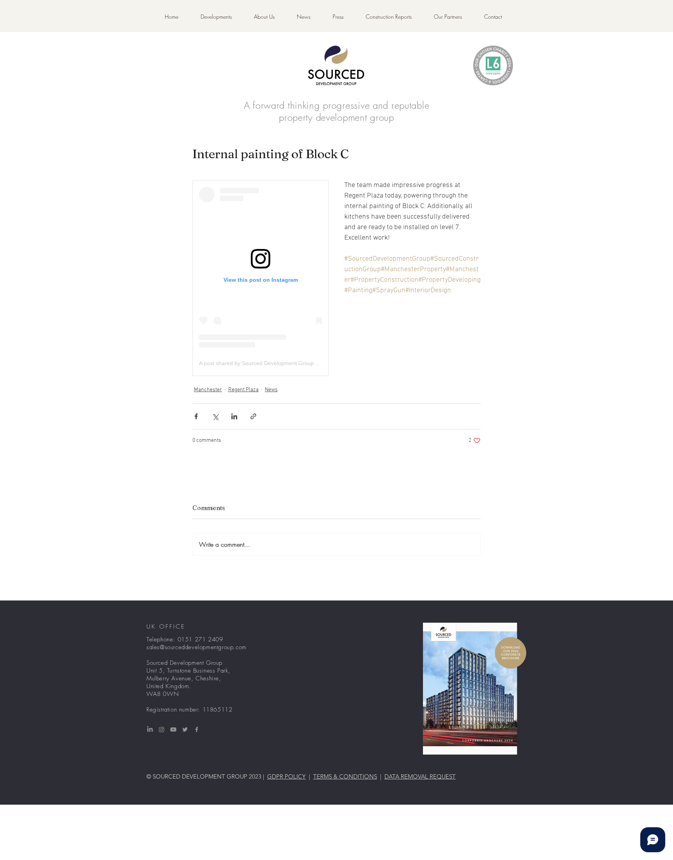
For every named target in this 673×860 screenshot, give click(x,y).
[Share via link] (253, 416)
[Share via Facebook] (196, 416)
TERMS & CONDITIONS (345, 776)
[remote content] (260, 278)
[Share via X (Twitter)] (215, 416)
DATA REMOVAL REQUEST (420, 776)
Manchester (208, 390)
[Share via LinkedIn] (234, 416)
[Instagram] (161, 729)
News (271, 390)
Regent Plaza (243, 390)
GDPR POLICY (286, 776)
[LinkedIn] (149, 729)
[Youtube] (173, 729)
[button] (388, 16)
